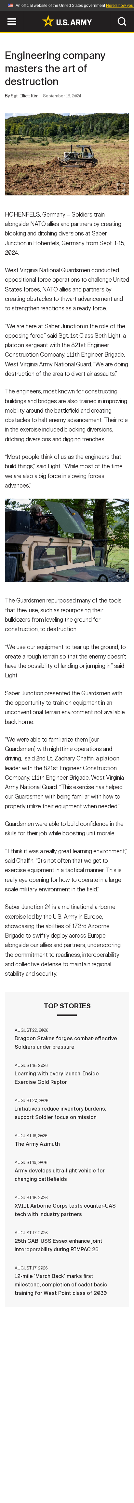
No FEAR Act (35, 1483)
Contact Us (63, 1465)
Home (32, 1465)
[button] (3, 14)
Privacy (98, 1465)
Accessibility (77, 1474)
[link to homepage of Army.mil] (67, 20)
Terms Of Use (32, 1474)
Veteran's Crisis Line (86, 1483)
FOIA (111, 1474)
